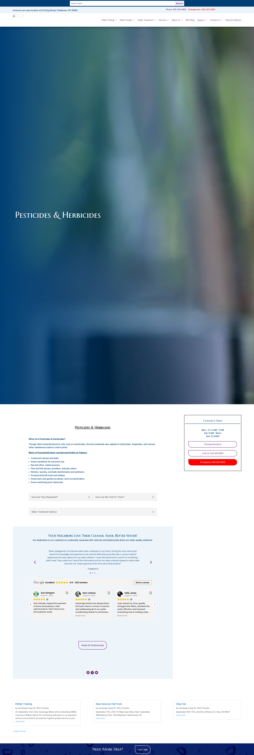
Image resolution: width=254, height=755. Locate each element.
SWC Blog (190, 20)
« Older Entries (19, 731)
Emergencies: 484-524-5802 (201, 9)
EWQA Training (23, 704)
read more (20, 721)
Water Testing (108, 20)
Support (201, 20)
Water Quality (126, 20)
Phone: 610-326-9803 (176, 9)
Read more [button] (38, 616)
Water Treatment (145, 20)
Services (162, 20)
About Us (176, 20)
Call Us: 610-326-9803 (212, 453)
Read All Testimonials (92, 645)
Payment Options (233, 20)
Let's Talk (143, 749)
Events (46, 708)
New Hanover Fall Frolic (109, 704)
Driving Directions (212, 444)
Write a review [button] (142, 582)
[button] (155, 604)
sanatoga (22, 708)
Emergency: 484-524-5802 (212, 462)
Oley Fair (181, 704)
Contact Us (215, 20)
